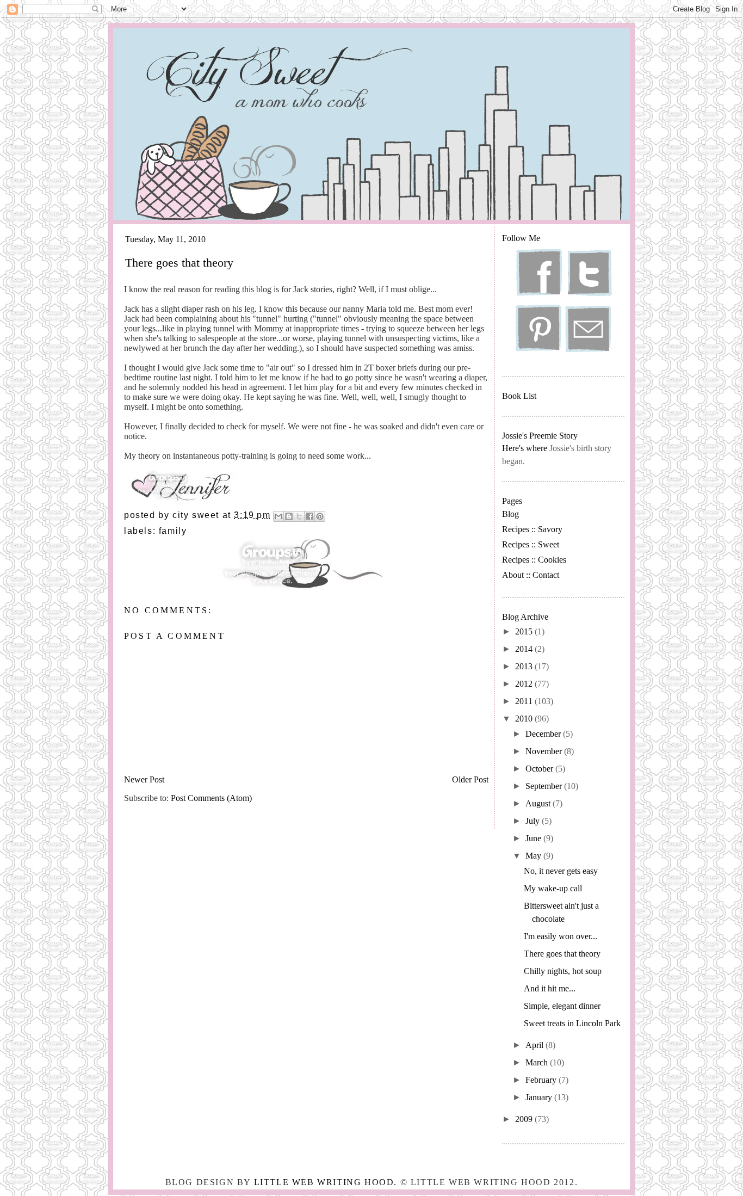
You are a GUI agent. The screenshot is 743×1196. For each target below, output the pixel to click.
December (544, 733)
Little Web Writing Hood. (325, 1182)
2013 (525, 666)
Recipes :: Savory (532, 529)
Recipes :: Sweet (530, 544)
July (533, 820)
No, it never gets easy (561, 871)
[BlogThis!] (288, 516)
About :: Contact (530, 574)
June (534, 838)
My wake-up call (553, 888)
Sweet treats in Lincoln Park (572, 1023)
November (544, 751)
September (544, 786)
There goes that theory (562, 953)
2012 (525, 683)
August (539, 803)
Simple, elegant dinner (562, 1005)
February (542, 1079)
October (540, 768)
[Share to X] (299, 516)
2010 (525, 718)
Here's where (524, 448)
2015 (525, 631)
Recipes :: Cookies (534, 559)
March (537, 1062)
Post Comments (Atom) (211, 798)
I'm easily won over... (560, 936)
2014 (525, 649)
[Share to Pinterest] (319, 516)
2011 (525, 701)
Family (173, 530)
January (539, 1097)
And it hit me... (549, 988)
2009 (525, 1119)
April (535, 1045)
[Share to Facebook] (309, 516)
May (534, 855)
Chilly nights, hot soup (563, 971)
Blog (510, 514)
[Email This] (278, 516)
